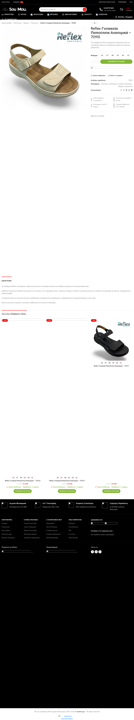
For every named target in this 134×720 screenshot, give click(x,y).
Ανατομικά (113, 84)
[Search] (84, 9)
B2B (70, 530)
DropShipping (73, 527)
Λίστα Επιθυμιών (51, 527)
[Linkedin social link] (129, 90)
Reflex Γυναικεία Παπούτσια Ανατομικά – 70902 (22, 481)
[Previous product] (92, 23)
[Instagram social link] (96, 551)
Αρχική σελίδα (6, 23)
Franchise (72, 534)
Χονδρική (72, 523)
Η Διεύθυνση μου (52, 530)
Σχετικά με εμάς (7, 534)
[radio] (102, 55)
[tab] (7, 280)
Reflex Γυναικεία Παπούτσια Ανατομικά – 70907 (67, 481)
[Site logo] (14, 9)
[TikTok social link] (100, 551)
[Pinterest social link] (126, 90)
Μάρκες (26, 23)
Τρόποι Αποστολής (30, 523)
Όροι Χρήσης (6, 530)
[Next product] (97, 23)
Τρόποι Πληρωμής (30, 527)
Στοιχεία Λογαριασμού (53, 534)
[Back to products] (94, 23)
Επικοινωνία (6, 527)
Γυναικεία (120, 84)
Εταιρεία (4, 523)
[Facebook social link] (121, 90)
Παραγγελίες (50, 523)
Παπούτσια (17, 23)
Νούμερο (94, 55)
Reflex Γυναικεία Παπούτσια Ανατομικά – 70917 (111, 366)
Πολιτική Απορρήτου (8, 538)
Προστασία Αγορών (30, 534)
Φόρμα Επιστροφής (30, 530)
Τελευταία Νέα (73, 538)
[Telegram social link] (131, 90)
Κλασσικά (128, 84)
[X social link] (123, 90)
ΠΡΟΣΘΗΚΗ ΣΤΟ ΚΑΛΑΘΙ (116, 61)
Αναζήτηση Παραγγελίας (32, 538)
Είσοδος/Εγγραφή (52, 538)
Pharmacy (34, 23)
